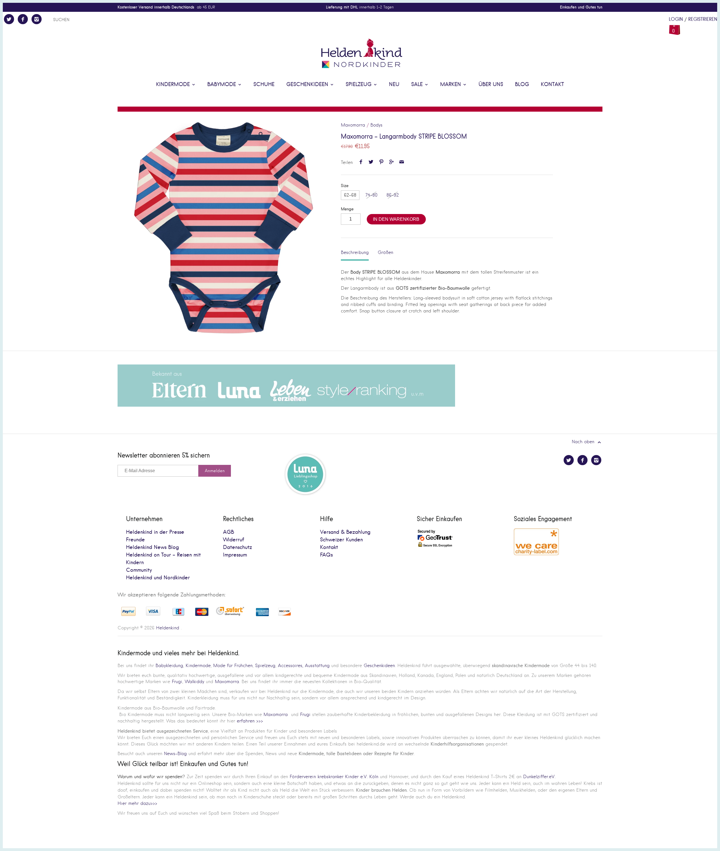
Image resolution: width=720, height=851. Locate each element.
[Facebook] (23, 19)
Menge (347, 209)
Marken (451, 84)
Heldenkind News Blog (152, 547)
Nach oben (584, 441)
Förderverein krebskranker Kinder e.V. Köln (335, 776)
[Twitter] (9, 19)
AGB (228, 532)
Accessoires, (290, 665)
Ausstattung (317, 665)
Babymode (222, 84)
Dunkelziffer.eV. (539, 776)
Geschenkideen (308, 84)
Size (344, 185)
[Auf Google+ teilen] (391, 162)
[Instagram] (37, 19)
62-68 (350, 195)
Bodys (376, 125)
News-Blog (175, 753)
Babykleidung (169, 665)
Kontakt (552, 84)
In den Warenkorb (396, 219)
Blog (522, 84)
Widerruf (233, 540)
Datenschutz (237, 547)
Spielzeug (359, 84)
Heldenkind (167, 628)
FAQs (326, 555)
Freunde (135, 540)
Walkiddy (194, 681)
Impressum (235, 555)
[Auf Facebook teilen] (360, 162)
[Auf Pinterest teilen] (381, 162)
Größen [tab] (385, 252)
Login (676, 19)
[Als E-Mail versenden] (402, 162)
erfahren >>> (250, 721)
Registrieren (702, 19)
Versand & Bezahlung (345, 532)
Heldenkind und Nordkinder (158, 578)
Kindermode (174, 84)
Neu (394, 84)
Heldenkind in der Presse (155, 532)
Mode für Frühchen (233, 665)
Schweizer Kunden (341, 540)
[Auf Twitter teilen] (371, 162)
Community (139, 570)
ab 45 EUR (166, 7)
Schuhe (263, 84)
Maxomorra (353, 125)
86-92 (392, 195)
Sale (417, 84)
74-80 (371, 195)
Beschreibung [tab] (355, 252)
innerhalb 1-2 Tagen (360, 7)
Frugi (177, 681)
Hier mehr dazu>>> (137, 803)
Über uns (490, 84)
